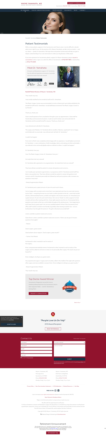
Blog (75, 10)
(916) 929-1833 (43, 378)
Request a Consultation (76, 3)
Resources (67, 10)
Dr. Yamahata (25, 10)
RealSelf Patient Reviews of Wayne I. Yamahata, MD (40, 92)
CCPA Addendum (57, 386)
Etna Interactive (61, 414)
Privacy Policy (80, 362)
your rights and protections (47, 394)
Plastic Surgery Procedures (41, 10)
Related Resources (68, 386)
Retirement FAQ (53, 433)
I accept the (24, 357)
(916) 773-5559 (63, 378)
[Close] (105, 428)
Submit (69, 359)
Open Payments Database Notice (53, 397)
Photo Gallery (57, 10)
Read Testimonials (53, 329)
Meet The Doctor (34, 80)
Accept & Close (11, 324)
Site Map (76, 386)
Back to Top (77, 302)
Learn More (11, 319)
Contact (82, 10)
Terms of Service (57, 363)
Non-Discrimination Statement (43, 386)
